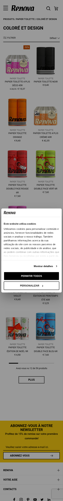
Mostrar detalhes (43, 266)
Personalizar (29, 285)
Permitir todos (31, 275)
